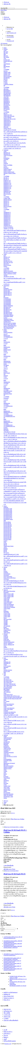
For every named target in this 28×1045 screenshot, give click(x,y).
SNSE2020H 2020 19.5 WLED (18, 985)
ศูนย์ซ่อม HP (7, 994)
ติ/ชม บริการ (7, 999)
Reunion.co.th (7, 1043)
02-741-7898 (10, 28)
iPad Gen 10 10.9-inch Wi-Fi (14, 874)
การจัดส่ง (6, 1018)
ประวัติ (5, 1029)
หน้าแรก (6, 800)
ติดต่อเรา (6, 1037)
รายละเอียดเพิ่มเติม (9, 865)
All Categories (4, 43)
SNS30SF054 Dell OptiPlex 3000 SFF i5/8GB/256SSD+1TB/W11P (13, 947)
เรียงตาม (3, 819)
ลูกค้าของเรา (7, 1033)
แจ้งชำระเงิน (7, 1016)
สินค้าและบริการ (8, 1031)
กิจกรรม (6, 1035)
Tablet (5, 802)
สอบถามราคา (7, 1009)
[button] (9, 869)
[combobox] (7, 8)
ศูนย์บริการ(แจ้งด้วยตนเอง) (10, 992)
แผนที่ (5, 1039)
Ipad (5, 803)
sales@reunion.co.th (11, 32)
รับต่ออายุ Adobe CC (9, 998)
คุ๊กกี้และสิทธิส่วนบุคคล (10, 1041)
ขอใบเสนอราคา (8, 1011)
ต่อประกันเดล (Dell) (9, 996)
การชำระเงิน (7, 1014)
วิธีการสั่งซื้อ (7, 1013)
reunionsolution (10, 36)
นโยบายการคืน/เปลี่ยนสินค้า (11, 1020)
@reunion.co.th (10, 40)
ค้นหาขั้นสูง (4, 10)
